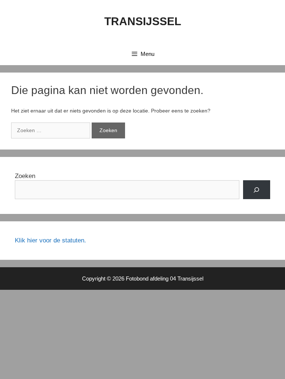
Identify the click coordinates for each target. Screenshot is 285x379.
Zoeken (25, 176)
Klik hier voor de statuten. (50, 240)
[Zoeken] (256, 189)
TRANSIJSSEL (142, 21)
